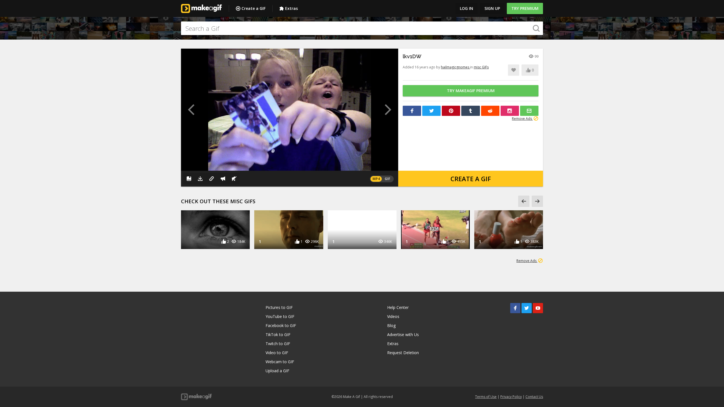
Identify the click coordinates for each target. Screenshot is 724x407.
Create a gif (471, 178)
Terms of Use (486, 396)
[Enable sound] (234, 178)
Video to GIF (277, 352)
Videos (393, 316)
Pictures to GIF (279, 307)
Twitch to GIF (278, 343)
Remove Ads (522, 118)
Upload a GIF (277, 370)
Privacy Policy (511, 396)
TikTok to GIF (278, 334)
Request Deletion (403, 352)
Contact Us (534, 396)
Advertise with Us (403, 334)
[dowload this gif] (200, 178)
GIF (387, 178)
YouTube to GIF (280, 316)
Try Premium (524, 8)
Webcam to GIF (280, 361)
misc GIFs (481, 67)
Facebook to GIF (281, 325)
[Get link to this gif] (211, 178)
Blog (391, 325)
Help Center (398, 307)
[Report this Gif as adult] (223, 178)
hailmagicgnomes (455, 67)
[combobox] (362, 28)
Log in (466, 8)
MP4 (376, 178)
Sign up (492, 8)
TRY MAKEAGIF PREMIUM (471, 90)
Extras (291, 8)
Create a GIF (254, 8)
